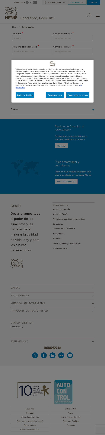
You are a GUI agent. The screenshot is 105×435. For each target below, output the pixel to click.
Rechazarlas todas (55, 95)
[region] (52, 81)
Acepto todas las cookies (78, 95)
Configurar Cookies (25, 95)
